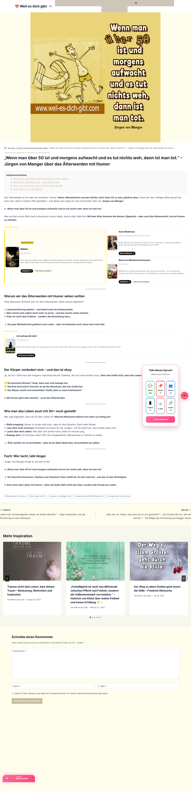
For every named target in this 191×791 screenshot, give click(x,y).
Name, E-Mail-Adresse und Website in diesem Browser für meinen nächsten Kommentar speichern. (61, 693)
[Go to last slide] (7, 578)
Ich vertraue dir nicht (27, 336)
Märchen (107, 9)
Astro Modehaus (127, 231)
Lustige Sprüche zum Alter (118, 496)
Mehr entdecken (127, 253)
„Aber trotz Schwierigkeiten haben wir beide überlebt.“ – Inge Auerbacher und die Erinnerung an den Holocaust (42, 514)
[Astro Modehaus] (146, 242)
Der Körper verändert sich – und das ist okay (36, 182)
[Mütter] (54, 257)
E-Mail (102, 686)
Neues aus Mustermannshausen (134, 260)
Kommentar (20, 651)
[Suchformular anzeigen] (50, 6)
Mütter (24, 249)
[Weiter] (184, 578)
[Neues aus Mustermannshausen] (146, 271)
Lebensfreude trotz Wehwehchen (89, 496)
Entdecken (27, 271)
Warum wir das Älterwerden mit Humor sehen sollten (40, 178)
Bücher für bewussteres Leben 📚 (119, 3)
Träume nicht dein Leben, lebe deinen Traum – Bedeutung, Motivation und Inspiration (30, 590)
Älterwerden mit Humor (15, 496)
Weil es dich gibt (17, 600)
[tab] (90, 617)
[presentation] (32, 561)
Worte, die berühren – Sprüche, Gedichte (77, 3)
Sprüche (46, 153)
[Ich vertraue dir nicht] (95, 346)
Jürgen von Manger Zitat (60, 496)
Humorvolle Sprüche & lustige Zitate (22, 153)
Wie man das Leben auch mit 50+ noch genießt (38, 185)
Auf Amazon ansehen (43, 271)
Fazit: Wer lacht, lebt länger (27, 189)
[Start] (5, 148)
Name (17, 686)
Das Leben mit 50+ (37, 496)
